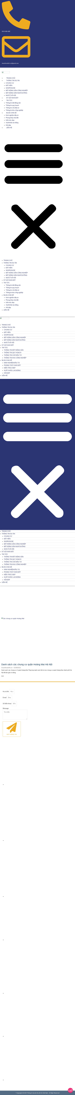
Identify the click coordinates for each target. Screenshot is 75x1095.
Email (5, 697)
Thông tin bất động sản (13, 103)
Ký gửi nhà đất (10, 280)
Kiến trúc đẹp (10, 120)
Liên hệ (9, 127)
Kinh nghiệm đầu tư (12, 115)
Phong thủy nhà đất (12, 117)
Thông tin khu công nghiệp (14, 292)
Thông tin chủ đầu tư (12, 108)
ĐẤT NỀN (9, 85)
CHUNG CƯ (10, 83)
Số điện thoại (7, 703)
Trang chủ (8, 260)
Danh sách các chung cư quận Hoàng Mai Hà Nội (26, 664)
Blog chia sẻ (11, 113)
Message (6, 708)
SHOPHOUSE (10, 88)
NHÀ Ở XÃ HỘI (11, 277)
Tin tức (9, 100)
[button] (33, 195)
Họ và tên (6, 691)
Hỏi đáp (8, 307)
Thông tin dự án (13, 80)
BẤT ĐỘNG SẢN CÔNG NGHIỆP (17, 90)
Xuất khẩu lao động (12, 122)
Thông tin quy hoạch (12, 105)
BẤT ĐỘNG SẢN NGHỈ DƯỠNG (16, 93)
